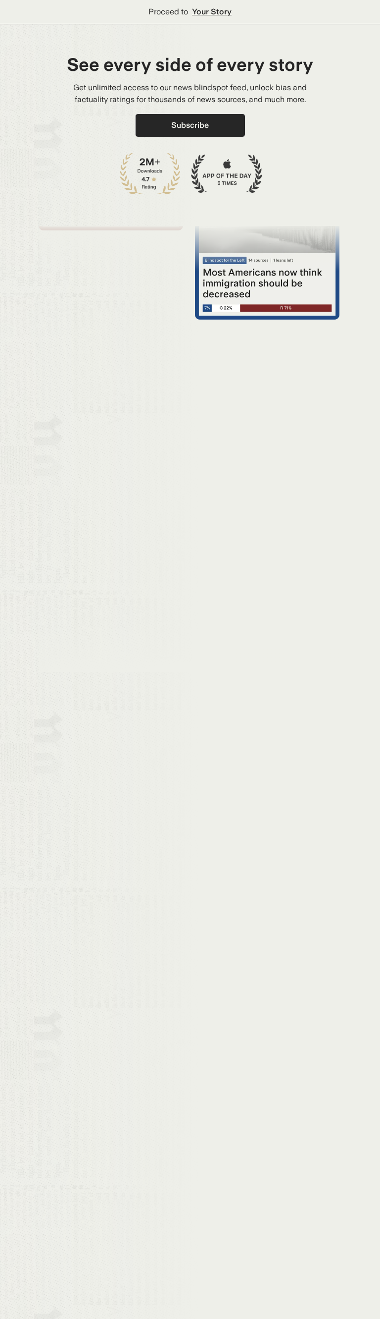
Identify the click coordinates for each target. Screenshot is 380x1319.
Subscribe (190, 125)
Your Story (212, 11)
